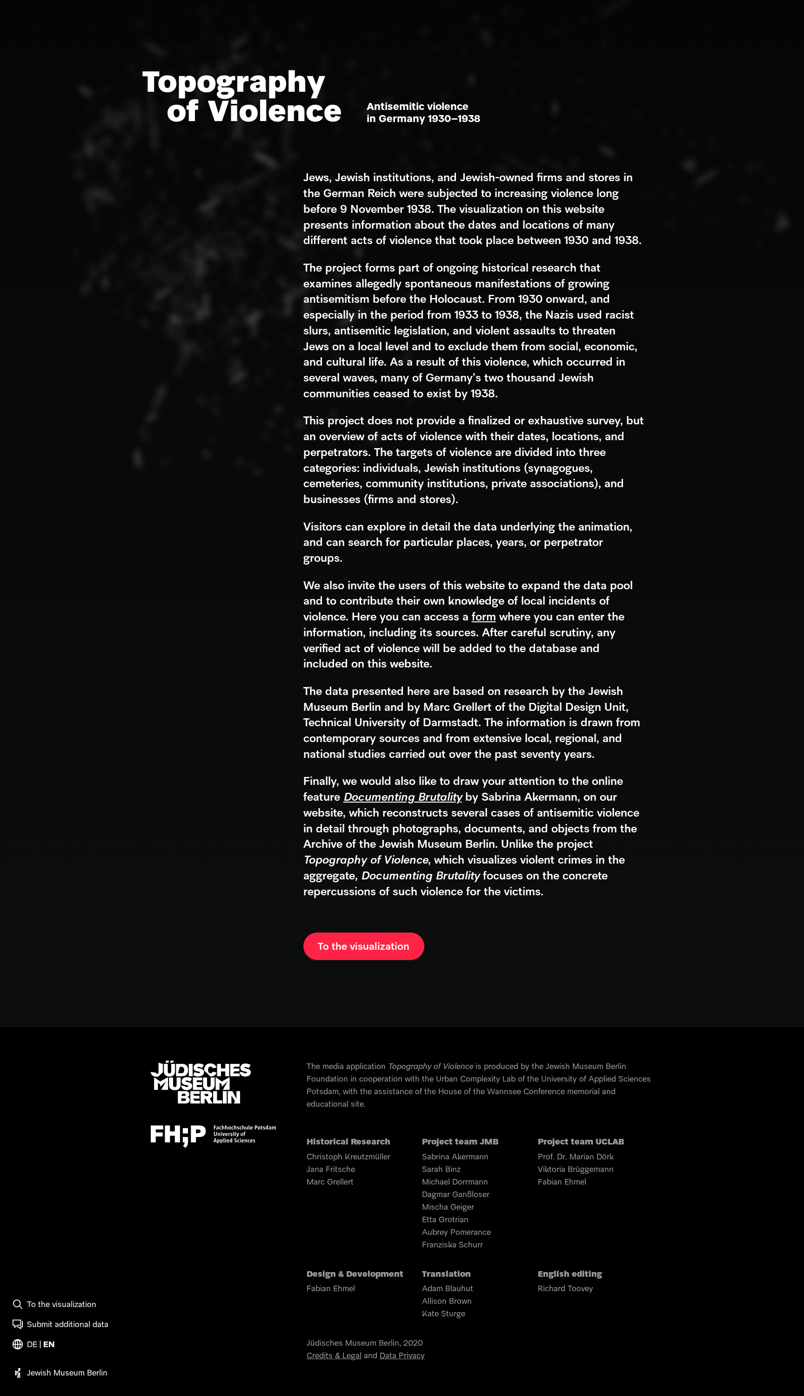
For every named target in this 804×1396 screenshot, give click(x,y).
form (484, 617)
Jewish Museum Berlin (67, 1373)
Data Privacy (402, 1356)
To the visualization (61, 1305)
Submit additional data (67, 1325)
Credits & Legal (334, 1356)
